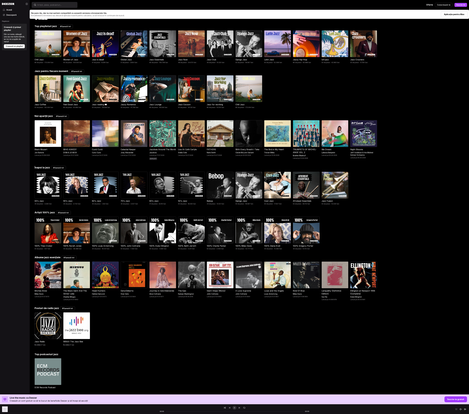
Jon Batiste (39, 153)
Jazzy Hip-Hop (300, 59)
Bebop (210, 201)
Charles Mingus (69, 297)
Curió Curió (97, 149)
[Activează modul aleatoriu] (225, 408)
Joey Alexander (127, 153)
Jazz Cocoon (184, 104)
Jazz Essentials (156, 59)
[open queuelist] (456, 409)
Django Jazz (241, 59)
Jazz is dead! (98, 59)
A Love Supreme (243, 291)
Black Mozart (41, 149)
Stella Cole (182, 153)
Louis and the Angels (274, 291)
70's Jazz (125, 201)
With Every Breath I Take (247, 149)
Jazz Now (183, 59)
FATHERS (211, 149)
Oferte (429, 5)
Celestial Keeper (128, 149)
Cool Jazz (269, 201)
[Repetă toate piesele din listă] (244, 408)
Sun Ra (324, 297)
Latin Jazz (269, 59)
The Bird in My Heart (274, 149)
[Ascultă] (39, 335)
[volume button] (461, 409)
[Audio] (465, 409)
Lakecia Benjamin (328, 153)
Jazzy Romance (128, 104)
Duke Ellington (356, 297)
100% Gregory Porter (303, 246)
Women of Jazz (70, 59)
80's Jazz (96, 201)
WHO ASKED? (70, 149)
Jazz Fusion (327, 201)
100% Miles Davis (243, 246)
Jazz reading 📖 (99, 104)
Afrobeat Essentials (302, 201)
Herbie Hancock (98, 294)
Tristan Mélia (269, 153)
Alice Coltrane (155, 294)
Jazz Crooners (357, 59)
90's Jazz (67, 201)
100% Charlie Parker (216, 246)
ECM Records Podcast (45, 387)
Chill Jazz (39, 59)
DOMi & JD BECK (70, 153)
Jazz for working (215, 104)
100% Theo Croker (43, 246)
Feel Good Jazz (70, 104)
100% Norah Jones (72, 246)
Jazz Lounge (155, 104)
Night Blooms (356, 149)
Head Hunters (98, 291)
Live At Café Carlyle (187, 149)
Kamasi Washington (186, 294)
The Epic (182, 291)
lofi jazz (325, 59)
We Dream (326, 149)
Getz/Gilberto (127, 291)
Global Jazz (126, 59)
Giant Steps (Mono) (216, 291)
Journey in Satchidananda (161, 291)
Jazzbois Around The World (162, 149)
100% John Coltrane (130, 246)
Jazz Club (211, 59)
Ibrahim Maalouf (299, 155)
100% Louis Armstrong (102, 246)
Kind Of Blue (299, 291)
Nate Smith (211, 153)
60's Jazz (154, 201)
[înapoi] (230, 408)
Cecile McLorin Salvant (244, 153)
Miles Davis (39, 294)
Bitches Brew (41, 291)
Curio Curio (96, 153)
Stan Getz (125, 294)
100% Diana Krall (272, 246)
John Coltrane (212, 294)
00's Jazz (39, 201)
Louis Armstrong (270, 294)
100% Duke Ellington (159, 246)
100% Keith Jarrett (187, 246)
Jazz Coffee (40, 104)
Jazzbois (153, 153)
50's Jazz (182, 201)
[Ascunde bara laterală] (27, 4)
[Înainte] (239, 408)
